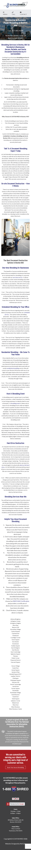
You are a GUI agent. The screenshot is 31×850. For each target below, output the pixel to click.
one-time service (17, 277)
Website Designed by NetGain (15, 844)
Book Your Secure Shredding (15, 767)
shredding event (15, 403)
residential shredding (13, 368)
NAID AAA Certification (21, 601)
